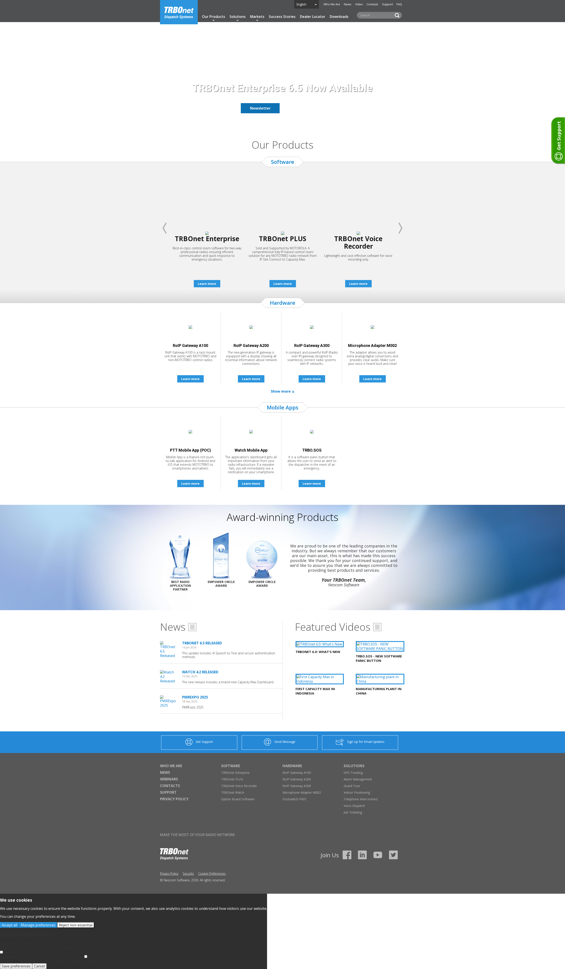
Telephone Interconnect (361, 799)
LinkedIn (362, 854)
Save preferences (16, 966)
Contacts (372, 4)
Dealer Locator (312, 16)
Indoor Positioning (357, 792)
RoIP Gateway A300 (296, 786)
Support (387, 4)
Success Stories (282, 16)
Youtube (377, 854)
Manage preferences (38, 925)
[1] (279, 123)
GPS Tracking (353, 772)
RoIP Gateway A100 (296, 772)
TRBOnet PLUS (232, 779)
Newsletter (260, 108)
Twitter (393, 854)
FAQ (399, 4)
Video (359, 4)
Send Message (284, 742)
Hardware (292, 765)
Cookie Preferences (212, 873)
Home (179, 12)
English (301, 4)
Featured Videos (332, 627)
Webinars (169, 779)
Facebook (347, 854)
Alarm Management (358, 779)
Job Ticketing (353, 812)
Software (230, 765)
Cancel (39, 966)
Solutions (238, 16)
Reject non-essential (75, 925)
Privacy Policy (174, 799)
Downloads (339, 16)
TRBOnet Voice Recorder (239, 786)
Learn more (207, 284)
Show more (281, 391)
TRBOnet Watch (232, 792)
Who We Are (332, 4)
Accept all (9, 925)
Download (305, 108)
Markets (257, 16)
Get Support (204, 742)
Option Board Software (237, 799)
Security (188, 873)
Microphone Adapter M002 (301, 792)
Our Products (213, 16)
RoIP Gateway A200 (296, 779)
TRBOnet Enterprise (235, 772)
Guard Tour (352, 786)
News (347, 4)
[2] (285, 123)
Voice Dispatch (354, 806)
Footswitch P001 (294, 799)
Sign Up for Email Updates (365, 742)
